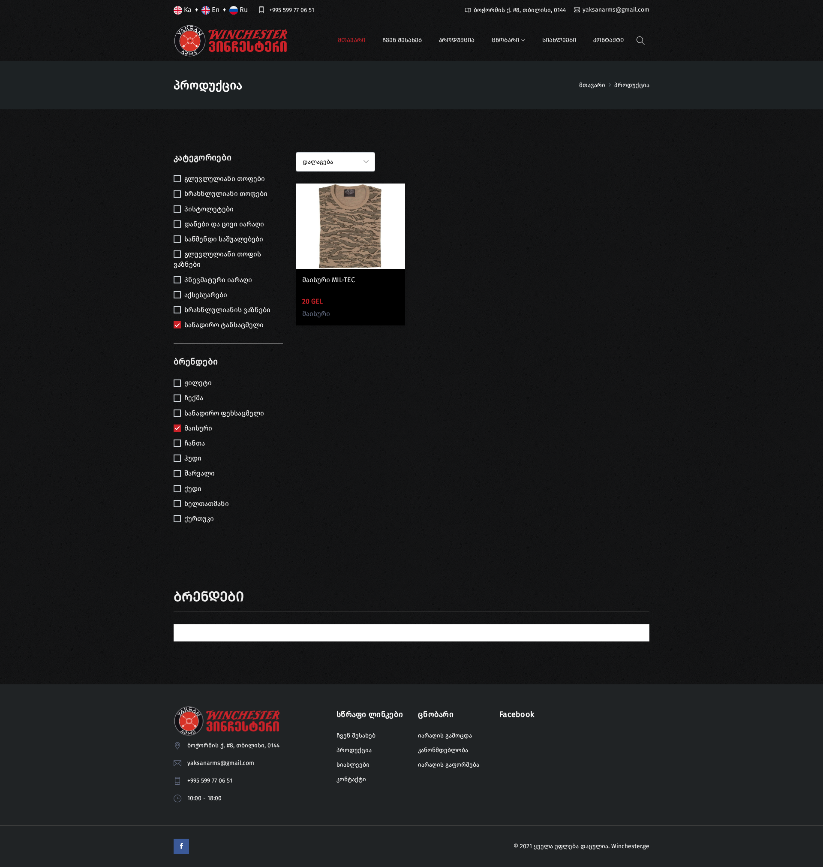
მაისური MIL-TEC (328, 280)
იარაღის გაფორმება (448, 764)
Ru (243, 10)
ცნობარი (505, 40)
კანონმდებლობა (443, 750)
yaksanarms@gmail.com (616, 9)
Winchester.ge (630, 846)
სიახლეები (559, 40)
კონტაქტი (608, 40)
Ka (187, 10)
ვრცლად (350, 233)
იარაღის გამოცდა (445, 735)
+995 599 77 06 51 (291, 10)
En (214, 10)
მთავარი (351, 40)
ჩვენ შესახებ (402, 40)
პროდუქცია (457, 40)
